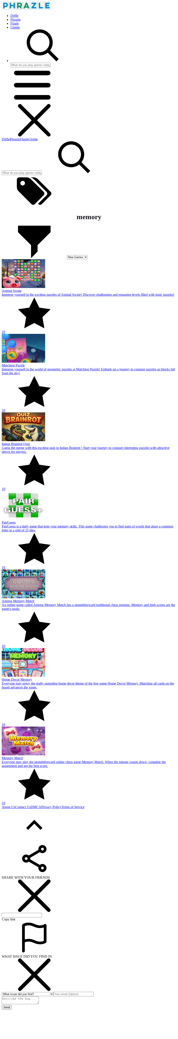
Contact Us (23, 807)
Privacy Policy (51, 807)
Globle (15, 27)
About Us (8, 807)
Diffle (14, 16)
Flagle (14, 23)
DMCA (36, 807)
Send (6, 1007)
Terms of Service (72, 807)
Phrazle (15, 19)
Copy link (8, 919)
